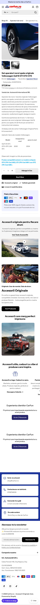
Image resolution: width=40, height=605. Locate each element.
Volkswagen (11, 79)
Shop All (5, 21)
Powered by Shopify (9, 596)
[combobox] (20, 12)
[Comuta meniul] (3, 7)
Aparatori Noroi (32, 79)
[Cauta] (35, 12)
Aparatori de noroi (16, 21)
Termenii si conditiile (29, 545)
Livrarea (11, 88)
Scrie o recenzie (20, 417)
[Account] (33, 7)
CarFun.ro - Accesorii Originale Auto (20, 594)
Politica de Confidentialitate (11, 547)
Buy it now (20, 177)
